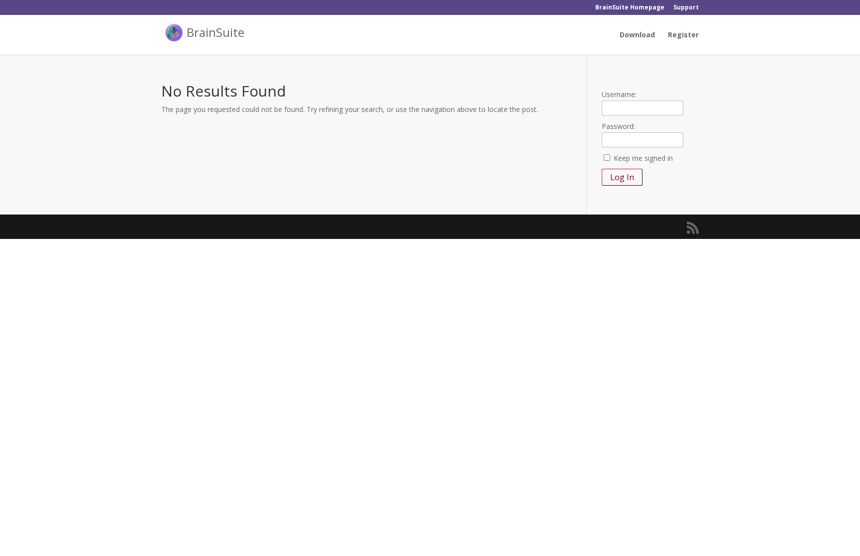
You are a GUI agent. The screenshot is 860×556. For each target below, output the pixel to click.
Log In (622, 177)
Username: (619, 94)
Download (637, 35)
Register (683, 35)
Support (686, 7)
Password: (618, 126)
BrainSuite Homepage (629, 7)
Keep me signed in (643, 158)
